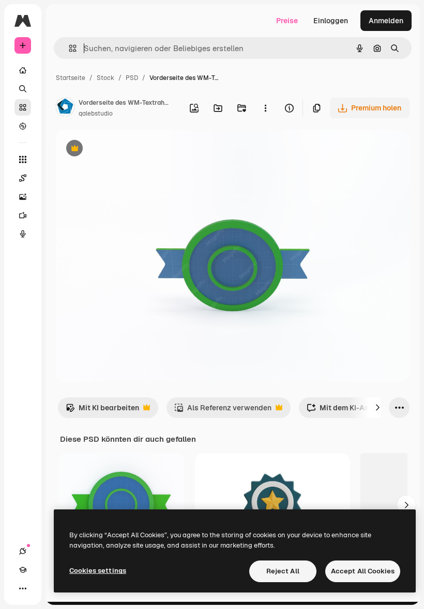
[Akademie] (22, 570)
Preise (287, 20)
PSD (132, 78)
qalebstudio (96, 113)
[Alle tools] (22, 159)
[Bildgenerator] (22, 196)
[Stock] (22, 107)
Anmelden (386, 20)
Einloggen (330, 20)
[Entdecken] (22, 126)
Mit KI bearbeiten (102, 410)
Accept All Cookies (363, 571)
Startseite (70, 78)
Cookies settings (97, 570)
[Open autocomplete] (68, 48)
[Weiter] (377, 407)
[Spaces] (22, 178)
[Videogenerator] (22, 215)
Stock (105, 78)
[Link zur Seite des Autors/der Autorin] (65, 108)
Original (122, 149)
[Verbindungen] (22, 551)
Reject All (282, 571)
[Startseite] (22, 70)
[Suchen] (22, 89)
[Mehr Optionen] (265, 108)
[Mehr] (22, 588)
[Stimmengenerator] (22, 234)
